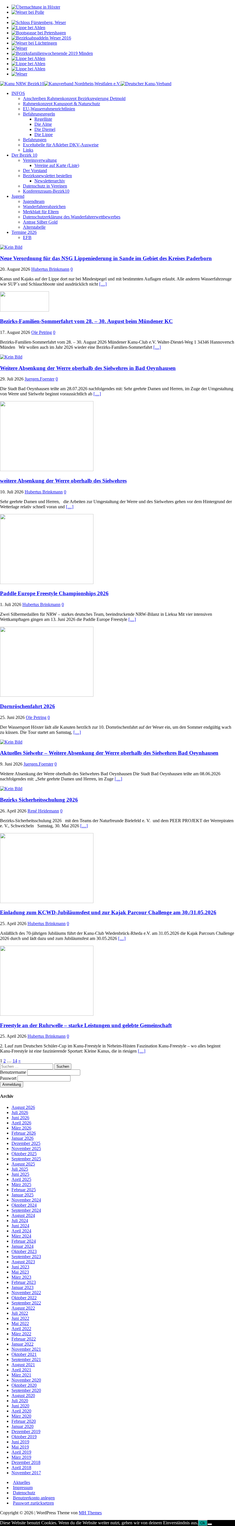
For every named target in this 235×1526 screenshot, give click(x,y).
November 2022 (26, 1292)
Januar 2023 (22, 1287)
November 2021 (26, 1349)
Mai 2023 (20, 1272)
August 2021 (23, 1364)
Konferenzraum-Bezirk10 (46, 191)
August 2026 (23, 1107)
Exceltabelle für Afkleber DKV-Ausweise (61, 144)
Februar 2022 (23, 1338)
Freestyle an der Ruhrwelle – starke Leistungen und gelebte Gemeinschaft (86, 1025)
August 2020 (23, 1395)
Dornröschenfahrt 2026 (27, 706)
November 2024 (26, 1200)
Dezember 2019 (25, 1431)
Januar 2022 (22, 1344)
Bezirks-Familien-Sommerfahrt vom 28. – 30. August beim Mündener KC (86, 321)
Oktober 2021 (24, 1354)
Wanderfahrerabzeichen (44, 206)
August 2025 (23, 1164)
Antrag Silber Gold (40, 222)
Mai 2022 (20, 1323)
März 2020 (21, 1416)
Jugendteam (33, 201)
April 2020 (21, 1411)
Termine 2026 (24, 232)
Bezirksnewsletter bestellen (47, 175)
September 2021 (26, 1359)
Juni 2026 (20, 1117)
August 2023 (23, 1261)
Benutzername (13, 1072)
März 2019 (21, 1457)
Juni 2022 (20, 1318)
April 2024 (21, 1230)
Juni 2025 (20, 1174)
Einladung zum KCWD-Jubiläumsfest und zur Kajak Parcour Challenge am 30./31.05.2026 (108, 912)
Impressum (23, 1487)
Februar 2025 (23, 1189)
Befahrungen (34, 139)
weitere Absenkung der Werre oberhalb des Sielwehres (63, 481)
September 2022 (26, 1302)
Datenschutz (24, 1492)
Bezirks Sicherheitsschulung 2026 (39, 800)
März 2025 (21, 1184)
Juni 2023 (20, 1266)
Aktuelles (21, 1482)
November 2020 (26, 1380)
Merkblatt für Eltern (41, 211)
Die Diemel (44, 129)
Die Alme (43, 124)
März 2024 (21, 1236)
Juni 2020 (20, 1405)
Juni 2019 (20, 1441)
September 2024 (26, 1210)
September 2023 (26, 1256)
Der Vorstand (35, 170)
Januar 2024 (22, 1246)
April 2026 (21, 1122)
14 (15, 1060)
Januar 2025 (22, 1194)
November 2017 (26, 1472)
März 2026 (21, 1127)
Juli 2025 (19, 1169)
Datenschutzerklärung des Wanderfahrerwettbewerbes (71, 216)
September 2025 (26, 1158)
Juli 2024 (19, 1220)
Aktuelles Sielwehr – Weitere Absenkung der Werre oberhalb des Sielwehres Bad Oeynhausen (109, 753)
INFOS (18, 93)
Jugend (17, 196)
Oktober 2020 (24, 1385)
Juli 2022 (19, 1313)
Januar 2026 (22, 1138)
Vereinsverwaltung (40, 160)
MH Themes (90, 1512)
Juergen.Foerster (39, 378)
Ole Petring (41, 332)
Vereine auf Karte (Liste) (56, 165)
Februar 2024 (23, 1241)
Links (28, 150)
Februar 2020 (23, 1421)
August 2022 (23, 1308)
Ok (202, 1523)
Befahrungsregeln (39, 113)
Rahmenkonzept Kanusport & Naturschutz (61, 103)
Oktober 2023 (24, 1251)
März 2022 (21, 1333)
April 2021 (21, 1369)
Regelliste (43, 119)
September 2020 (26, 1390)
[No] (209, 1524)
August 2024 (23, 1215)
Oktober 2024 (24, 1205)
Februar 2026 (23, 1133)
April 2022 (21, 1328)
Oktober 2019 (24, 1436)
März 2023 (21, 1277)
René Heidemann (43, 810)
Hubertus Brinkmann (50, 269)
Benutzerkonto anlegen (34, 1497)
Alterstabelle (34, 227)
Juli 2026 (19, 1112)
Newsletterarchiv (49, 180)
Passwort (8, 1078)
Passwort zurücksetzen (33, 1503)
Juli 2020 (19, 1400)
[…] (103, 284)
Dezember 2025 (25, 1143)
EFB (27, 237)
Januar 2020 (22, 1426)
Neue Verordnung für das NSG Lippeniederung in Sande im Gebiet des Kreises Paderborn (106, 258)
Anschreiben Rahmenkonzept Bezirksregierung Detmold (74, 98)
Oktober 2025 (24, 1153)
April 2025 (21, 1179)
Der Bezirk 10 (24, 155)
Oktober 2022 (24, 1297)
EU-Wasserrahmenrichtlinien (49, 108)
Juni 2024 (20, 1225)
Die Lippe (43, 134)
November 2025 (26, 1148)
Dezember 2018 (25, 1462)
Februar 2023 (23, 1282)
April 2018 (21, 1467)
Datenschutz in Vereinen (45, 186)
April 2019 (21, 1452)
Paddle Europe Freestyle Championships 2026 (54, 593)
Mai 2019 (20, 1447)
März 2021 (21, 1374)
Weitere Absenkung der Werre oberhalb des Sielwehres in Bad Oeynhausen (88, 368)
